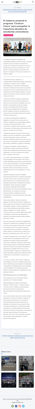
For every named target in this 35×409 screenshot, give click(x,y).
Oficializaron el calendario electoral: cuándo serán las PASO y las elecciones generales (17, 10)
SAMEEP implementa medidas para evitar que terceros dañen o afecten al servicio (17, 336)
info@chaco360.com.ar (17, 402)
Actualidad (8, 35)
